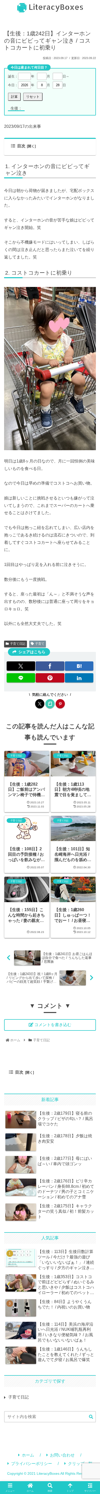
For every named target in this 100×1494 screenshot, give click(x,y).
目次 (21, 146)
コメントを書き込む (52, 1025)
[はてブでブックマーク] (79, 666)
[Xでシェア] (21, 666)
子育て (39, 643)
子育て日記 (17, 643)
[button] (91, 1417)
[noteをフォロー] (50, 703)
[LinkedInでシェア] (79, 677)
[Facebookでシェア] (50, 666)
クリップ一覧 (80, 1463)
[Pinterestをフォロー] (60, 703)
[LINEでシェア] (21, 677)
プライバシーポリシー (31, 1463)
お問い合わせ (62, 1455)
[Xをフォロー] (39, 703)
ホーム (28, 1455)
